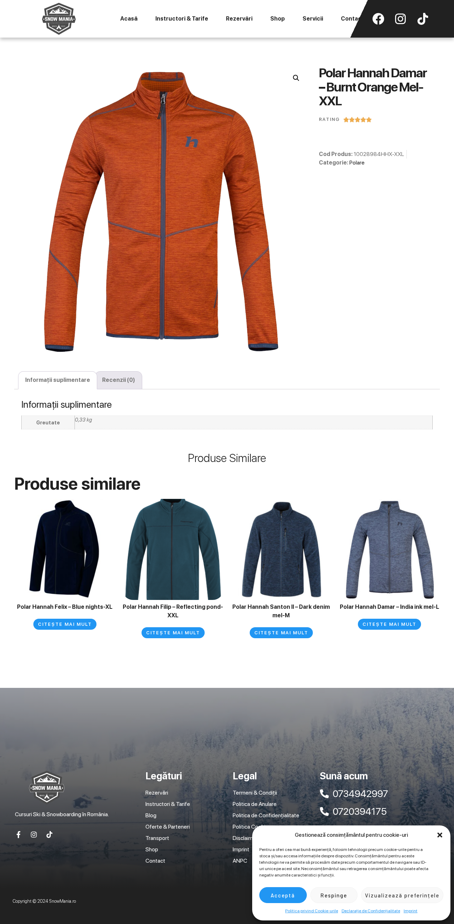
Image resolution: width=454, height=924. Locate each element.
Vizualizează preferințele (402, 895)
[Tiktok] (49, 834)
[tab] (57, 380)
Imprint (410, 910)
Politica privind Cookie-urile (311, 910)
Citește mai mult (65, 624)
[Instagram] (34, 834)
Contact (352, 18)
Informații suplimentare (57, 380)
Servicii (313, 18)
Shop (277, 18)
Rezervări (239, 18)
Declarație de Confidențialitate (371, 910)
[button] (439, 835)
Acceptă (283, 895)
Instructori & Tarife (181, 18)
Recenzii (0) (118, 380)
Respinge (333, 895)
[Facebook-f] (18, 834)
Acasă (129, 18)
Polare (357, 162)
